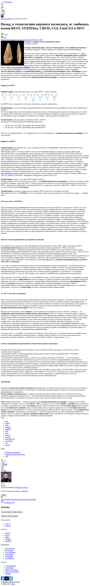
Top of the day (6, 512)
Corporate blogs (10, 566)
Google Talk (25, 499)
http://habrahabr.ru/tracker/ (10, 173)
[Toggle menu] (2, 2)
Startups (8, 574)
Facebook (12, 499)
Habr (13, 584)
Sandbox (8, 541)
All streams (8, 2)
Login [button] (3, 14)
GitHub (18, 499)
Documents (9, 554)
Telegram (33, 499)
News (7, 535)
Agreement (9, 556)
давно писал (28, 65)
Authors (8, 539)
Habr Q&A (5, 499)
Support (17, 582)
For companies (10, 552)
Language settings (7, 582)
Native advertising (11, 570)
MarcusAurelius (6, 19)
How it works (10, 548)
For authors (9, 550)
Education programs (12, 572)
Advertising (9, 568)
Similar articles (17, 512)
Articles (8, 533)
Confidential (9, 558)
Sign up (8, 526)
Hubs (7, 537)
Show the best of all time (10, 516)
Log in (7, 524)
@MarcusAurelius (21, 487)
